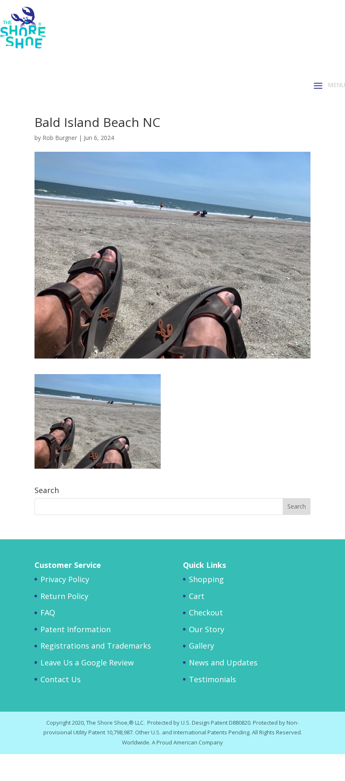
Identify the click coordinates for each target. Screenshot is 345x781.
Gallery (201, 646)
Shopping (206, 579)
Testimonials (212, 679)
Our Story (206, 629)
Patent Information (75, 629)
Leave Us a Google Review (87, 662)
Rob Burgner (59, 138)
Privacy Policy (64, 579)
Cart (196, 596)
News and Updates (223, 662)
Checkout (206, 612)
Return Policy (64, 596)
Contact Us (60, 679)
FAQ (47, 612)
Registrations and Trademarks (95, 646)
